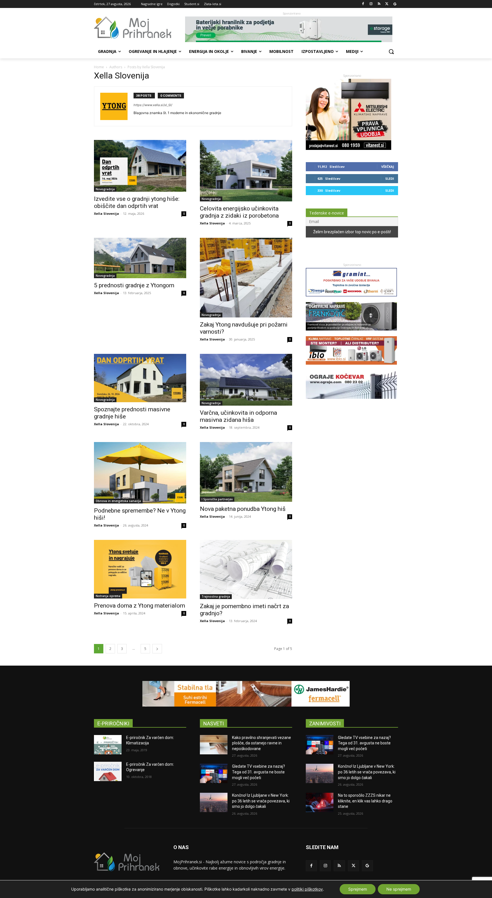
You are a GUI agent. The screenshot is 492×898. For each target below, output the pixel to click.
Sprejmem (357, 889)
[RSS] (379, 4)
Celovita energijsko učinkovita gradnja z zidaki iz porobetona (239, 212)
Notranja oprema (108, 596)
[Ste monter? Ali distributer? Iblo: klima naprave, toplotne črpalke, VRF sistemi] (351, 367)
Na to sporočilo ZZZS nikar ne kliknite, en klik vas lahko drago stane (365, 801)
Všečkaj (387, 166)
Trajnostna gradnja (216, 596)
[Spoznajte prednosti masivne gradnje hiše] (140, 378)
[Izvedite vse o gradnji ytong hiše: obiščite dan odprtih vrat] (140, 166)
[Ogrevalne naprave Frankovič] (351, 333)
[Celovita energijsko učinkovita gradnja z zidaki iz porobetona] (246, 170)
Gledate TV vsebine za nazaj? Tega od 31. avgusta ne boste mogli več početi (258, 772)
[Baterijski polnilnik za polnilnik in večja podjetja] (291, 29)
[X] (387, 4)
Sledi (389, 178)
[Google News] (394, 4)
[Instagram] (371, 4)
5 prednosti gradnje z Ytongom (134, 285)
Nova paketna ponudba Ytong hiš (243, 508)
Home (99, 67)
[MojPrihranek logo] (139, 27)
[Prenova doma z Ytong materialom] (140, 569)
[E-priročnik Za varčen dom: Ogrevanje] (108, 771)
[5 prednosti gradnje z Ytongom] (140, 258)
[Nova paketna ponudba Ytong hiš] (246, 472)
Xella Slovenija (106, 213)
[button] (391, 51)
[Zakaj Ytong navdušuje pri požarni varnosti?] (246, 277)
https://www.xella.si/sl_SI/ (153, 105)
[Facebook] (363, 4)
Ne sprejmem (398, 889)
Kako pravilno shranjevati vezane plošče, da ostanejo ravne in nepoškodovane (261, 743)
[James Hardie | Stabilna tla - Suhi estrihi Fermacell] (246, 694)
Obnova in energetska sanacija (118, 501)
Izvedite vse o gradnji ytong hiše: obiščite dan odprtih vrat (136, 202)
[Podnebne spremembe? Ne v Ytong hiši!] (140, 472)
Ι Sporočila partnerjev (217, 499)
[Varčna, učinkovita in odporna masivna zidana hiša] (246, 379)
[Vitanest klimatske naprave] (348, 148)
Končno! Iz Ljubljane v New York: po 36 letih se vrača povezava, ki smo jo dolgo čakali (261, 801)
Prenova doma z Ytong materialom (139, 605)
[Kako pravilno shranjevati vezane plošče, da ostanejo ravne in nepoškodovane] (213, 744)
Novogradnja (105, 189)
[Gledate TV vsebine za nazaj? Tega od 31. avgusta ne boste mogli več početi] (213, 773)
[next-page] (157, 648)
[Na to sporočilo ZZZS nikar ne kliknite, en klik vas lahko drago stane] (319, 802)
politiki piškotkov (307, 889)
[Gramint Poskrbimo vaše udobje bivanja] (351, 299)
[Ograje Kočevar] (351, 401)
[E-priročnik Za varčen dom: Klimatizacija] (108, 744)
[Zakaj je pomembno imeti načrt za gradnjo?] (246, 569)
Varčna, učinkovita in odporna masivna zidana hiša (238, 416)
